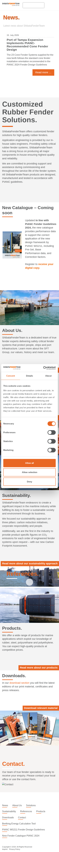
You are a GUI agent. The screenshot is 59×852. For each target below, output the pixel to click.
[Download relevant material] (29, 728)
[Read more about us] (29, 307)
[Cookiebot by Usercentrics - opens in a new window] (43, 368)
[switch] (52, 432)
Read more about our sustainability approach (30, 563)
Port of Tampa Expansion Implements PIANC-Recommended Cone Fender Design (26, 44)
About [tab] (48, 376)
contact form (28, 779)
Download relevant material (41, 708)
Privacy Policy (14, 849)
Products (40, 811)
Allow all (29, 463)
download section (19, 682)
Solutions (31, 805)
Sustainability (9, 811)
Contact (22, 817)
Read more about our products (39, 667)
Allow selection (29, 472)
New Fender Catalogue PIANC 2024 (20, 836)
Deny (29, 481)
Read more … (42, 72)
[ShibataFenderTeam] (10, 5)
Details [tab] (29, 376)
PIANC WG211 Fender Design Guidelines (23, 829)
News (5, 805)
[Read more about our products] (29, 605)
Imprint (4, 849)
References (26, 811)
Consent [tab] (10, 376)
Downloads (8, 817)
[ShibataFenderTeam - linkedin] (49, 5)
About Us (17, 805)
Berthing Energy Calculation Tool (19, 823)
